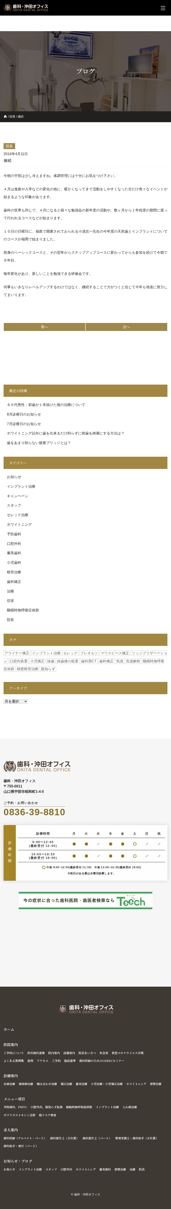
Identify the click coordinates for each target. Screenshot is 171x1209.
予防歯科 (14, 534)
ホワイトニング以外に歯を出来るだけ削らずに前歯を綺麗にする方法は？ (65, 433)
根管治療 (14, 572)
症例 (30, 1061)
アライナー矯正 (16, 653)
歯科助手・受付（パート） (21, 1146)
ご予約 (56, 1061)
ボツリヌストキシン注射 (19, 1115)
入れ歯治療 (129, 1107)
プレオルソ (89, 653)
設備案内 (69, 1053)
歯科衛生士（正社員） (64, 1138)
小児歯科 (14, 562)
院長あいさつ (87, 1053)
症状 (10, 600)
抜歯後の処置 (67, 661)
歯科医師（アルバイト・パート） (25, 1138)
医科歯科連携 (36, 1053)
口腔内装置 (19, 661)
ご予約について (14, 1053)
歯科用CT (89, 661)
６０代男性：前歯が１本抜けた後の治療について (46, 405)
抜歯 (50, 661)
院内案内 (54, 1053)
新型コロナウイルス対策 (128, 1053)
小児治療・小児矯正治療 (107, 1084)
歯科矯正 (14, 582)
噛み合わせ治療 (47, 1084)
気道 (119, 661)
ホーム (9, 1029)
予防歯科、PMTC (15, 1107)
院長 (12, 116)
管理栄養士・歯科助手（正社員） (137, 1138)
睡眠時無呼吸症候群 (23, 610)
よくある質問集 (14, 1061)
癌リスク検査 (47, 1115)
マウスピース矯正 (115, 653)
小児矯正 (37, 661)
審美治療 (81, 1084)
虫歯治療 (9, 1084)
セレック (70, 653)
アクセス (42, 1061)
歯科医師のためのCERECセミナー (101, 1061)
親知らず (48, 669)
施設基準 (70, 1061)
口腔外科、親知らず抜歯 (47, 1107)
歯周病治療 (26, 1084)
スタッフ (14, 505)
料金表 (104, 1053)
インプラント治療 (21, 486)
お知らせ (14, 477)
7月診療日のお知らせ (24, 424)
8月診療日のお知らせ (24, 414)
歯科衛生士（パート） (97, 1138)
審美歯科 (14, 553)
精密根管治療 (27, 669)
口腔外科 (14, 544)
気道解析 (133, 661)
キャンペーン (17, 496)
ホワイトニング (19, 524)
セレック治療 (17, 515)
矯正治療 (66, 1084)
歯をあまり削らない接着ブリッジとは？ (39, 443)
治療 (10, 591)
